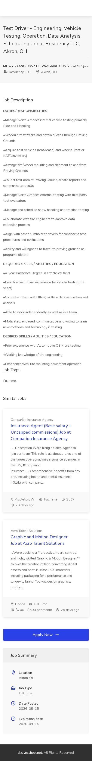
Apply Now (43, 634)
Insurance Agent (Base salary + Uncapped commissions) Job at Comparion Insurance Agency (41, 432)
